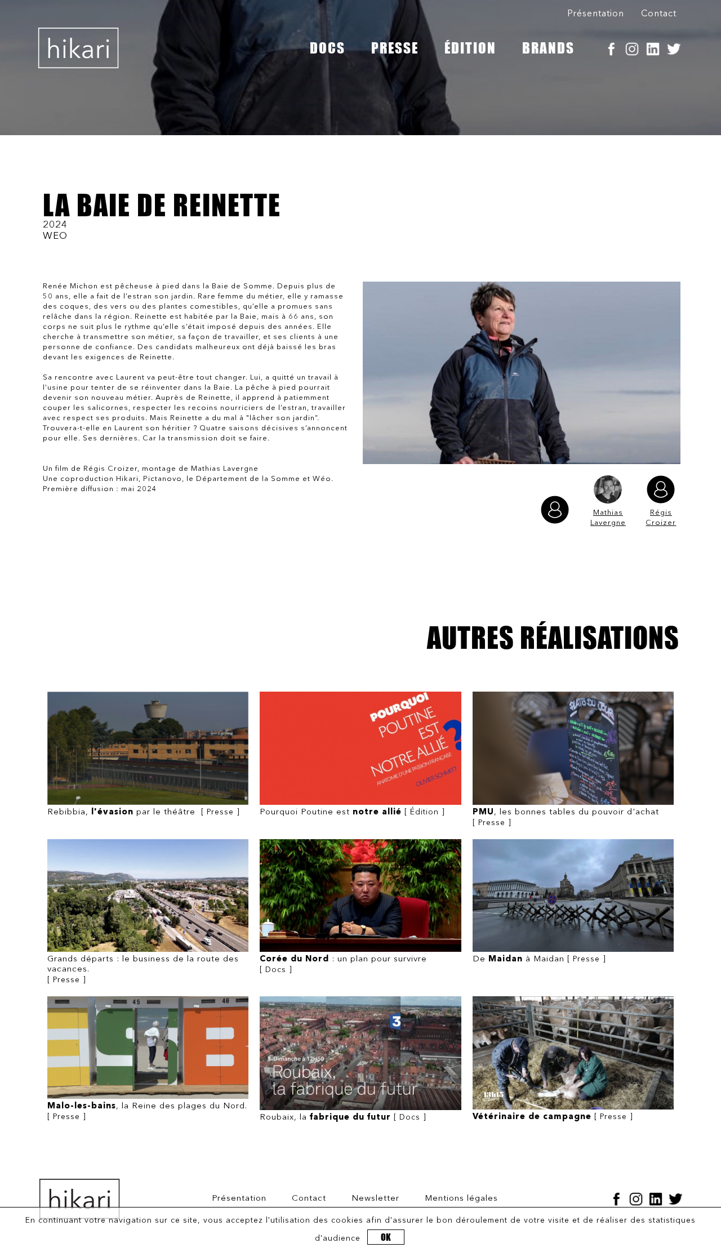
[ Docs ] (343, 964)
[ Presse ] (143, 812)
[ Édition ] (352, 812)
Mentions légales (461, 1199)
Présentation (595, 14)
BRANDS (548, 47)
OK (386, 1237)
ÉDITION (470, 47)
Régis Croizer (661, 518)
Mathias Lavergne (608, 518)
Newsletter (375, 1199)
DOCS (327, 47)
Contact (659, 14)
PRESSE (395, 47)
